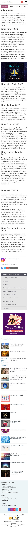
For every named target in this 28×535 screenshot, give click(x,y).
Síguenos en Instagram (12, 259)
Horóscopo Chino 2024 (16, 404)
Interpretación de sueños (17, 462)
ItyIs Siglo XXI (8, 521)
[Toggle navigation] (25, 2)
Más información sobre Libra (11, 274)
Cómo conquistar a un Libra (11, 298)
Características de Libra (9, 291)
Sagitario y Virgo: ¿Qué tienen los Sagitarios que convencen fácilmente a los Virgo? (18, 377)
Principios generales (7, 525)
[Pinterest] (14, 509)
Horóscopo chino (6, 491)
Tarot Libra (6, 308)
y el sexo (13, 304)
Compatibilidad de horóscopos (10, 492)
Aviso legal (17, 525)
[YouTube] (20, 509)
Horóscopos (4, 6)
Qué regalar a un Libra (9, 294)
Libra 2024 (6, 281)
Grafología (4, 502)
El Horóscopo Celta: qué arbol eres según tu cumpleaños (17, 472)
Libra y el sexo (7, 304)
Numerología (5, 500)
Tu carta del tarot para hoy (18, 430)
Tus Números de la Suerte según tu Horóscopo (18, 437)
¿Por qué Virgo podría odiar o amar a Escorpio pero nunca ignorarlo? (18, 370)
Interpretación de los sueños (9, 499)
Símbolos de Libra (8, 301)
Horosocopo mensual (16, 395)
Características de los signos (9, 487)
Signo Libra (23, 6)
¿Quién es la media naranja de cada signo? (18, 454)
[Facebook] (9, 509)
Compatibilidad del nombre (9, 505)
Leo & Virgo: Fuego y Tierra (17, 351)
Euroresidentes (8, 515)
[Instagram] (11, 509)
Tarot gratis (5, 497)
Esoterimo (4, 503)
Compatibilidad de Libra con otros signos (14, 288)
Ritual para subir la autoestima (15, 421)
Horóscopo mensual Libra (10, 277)
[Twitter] (17, 509)
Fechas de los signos (7, 486)
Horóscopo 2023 (14, 6)
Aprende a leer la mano (17, 445)
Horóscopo (5, 484)
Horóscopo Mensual (7, 489)
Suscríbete (14, 268)
